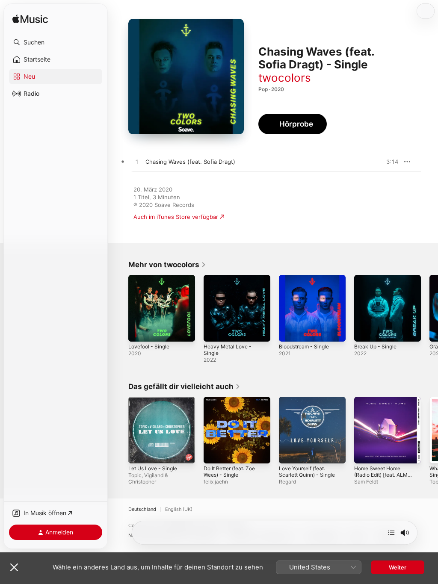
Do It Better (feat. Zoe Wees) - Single (229, 471)
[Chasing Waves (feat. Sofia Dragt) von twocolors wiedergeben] (136, 162)
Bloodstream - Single (304, 346)
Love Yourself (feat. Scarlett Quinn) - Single (307, 471)
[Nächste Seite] (429, 308)
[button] (55, 42)
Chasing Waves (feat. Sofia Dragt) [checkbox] (190, 161)
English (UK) (178, 509)
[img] (30, 19)
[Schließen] (14, 567)
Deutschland (142, 509)
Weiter (397, 567)
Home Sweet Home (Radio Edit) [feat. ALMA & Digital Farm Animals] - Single (383, 478)
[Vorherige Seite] (120, 308)
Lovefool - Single (148, 346)
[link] (167, 264)
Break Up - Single (375, 346)
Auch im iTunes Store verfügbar (175, 216)
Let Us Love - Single (152, 468)
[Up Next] (391, 533)
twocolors (284, 77)
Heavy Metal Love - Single (228, 349)
